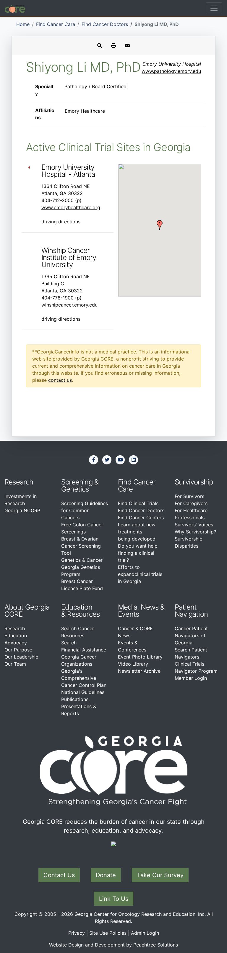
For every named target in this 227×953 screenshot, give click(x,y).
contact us (60, 380)
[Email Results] (127, 45)
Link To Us (113, 898)
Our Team (15, 664)
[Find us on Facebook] (94, 459)
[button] (159, 225)
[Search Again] (99, 45)
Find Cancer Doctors (105, 24)
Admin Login (145, 933)
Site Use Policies (108, 933)
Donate (106, 875)
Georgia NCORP (22, 510)
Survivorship (194, 482)
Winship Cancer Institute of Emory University (68, 257)
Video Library (133, 664)
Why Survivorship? (195, 532)
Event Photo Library (140, 657)
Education (15, 635)
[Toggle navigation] (214, 8)
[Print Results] (113, 45)
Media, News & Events (141, 610)
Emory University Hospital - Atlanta (68, 171)
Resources (83, 614)
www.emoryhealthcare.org (70, 207)
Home (23, 24)
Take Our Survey (160, 875)
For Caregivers (191, 503)
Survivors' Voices (194, 525)
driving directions (60, 222)
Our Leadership (21, 657)
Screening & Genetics (79, 485)
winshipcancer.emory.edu (69, 305)
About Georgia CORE (27, 610)
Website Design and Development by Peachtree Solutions (113, 945)
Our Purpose (18, 650)
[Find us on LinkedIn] (134, 459)
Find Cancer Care (55, 24)
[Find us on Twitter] (107, 459)
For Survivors (189, 496)
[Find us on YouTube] (120, 459)
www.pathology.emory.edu (171, 71)
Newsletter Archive (139, 671)
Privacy (76, 933)
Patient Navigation (191, 610)
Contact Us (59, 875)
